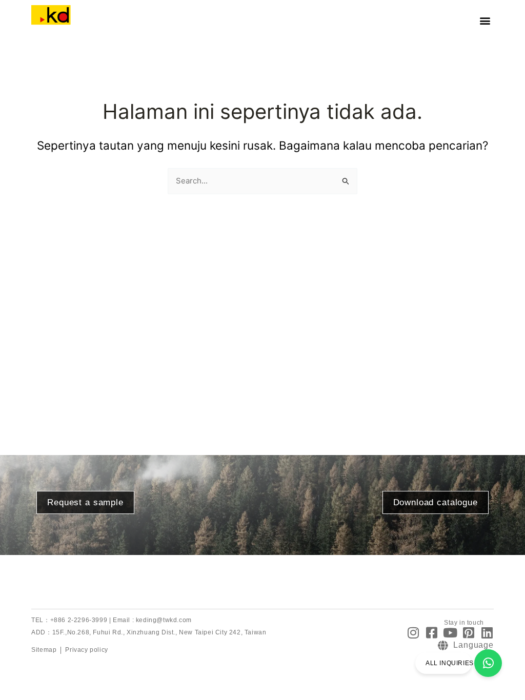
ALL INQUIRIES (450, 663)
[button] (485, 20)
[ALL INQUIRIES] (488, 663)
